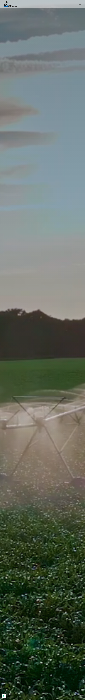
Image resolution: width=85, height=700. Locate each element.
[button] (79, 5)
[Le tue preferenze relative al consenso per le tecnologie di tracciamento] (4, 696)
